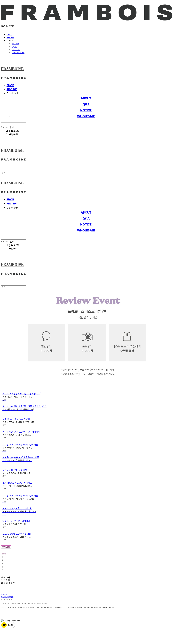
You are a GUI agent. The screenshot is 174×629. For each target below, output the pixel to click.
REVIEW (10, 37)
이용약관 (4, 594)
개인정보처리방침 (7, 597)
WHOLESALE (18, 52)
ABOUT (15, 43)
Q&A (14, 46)
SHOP (9, 34)
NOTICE (16, 49)
